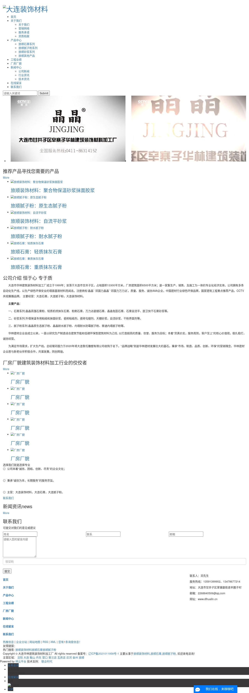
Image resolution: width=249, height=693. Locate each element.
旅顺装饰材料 (23, 650)
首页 (13, 17)
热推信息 (8, 642)
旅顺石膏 (37, 650)
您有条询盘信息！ (70, 642)
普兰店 (52, 657)
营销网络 (23, 28)
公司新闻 (23, 71)
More (6, 177)
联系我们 (16, 87)
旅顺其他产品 (26, 55)
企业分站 (21, 642)
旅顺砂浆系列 (26, 52)
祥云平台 (20, 661)
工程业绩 (16, 59)
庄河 (69, 657)
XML (53, 642)
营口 (45, 657)
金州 (75, 657)
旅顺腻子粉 (49, 650)
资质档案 (23, 36)
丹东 (38, 657)
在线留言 (16, 83)
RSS (45, 642)
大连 (26, 657)
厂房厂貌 (16, 63)
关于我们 (16, 20)
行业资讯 (23, 75)
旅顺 (81, 657)
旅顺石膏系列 (26, 44)
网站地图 (34, 642)
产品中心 (16, 40)
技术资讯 (23, 79)
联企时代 (46, 661)
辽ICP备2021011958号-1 (103, 653)
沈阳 (20, 657)
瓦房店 (61, 657)
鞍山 (32, 657)
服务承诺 (23, 32)
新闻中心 (16, 67)
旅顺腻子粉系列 (28, 48)
